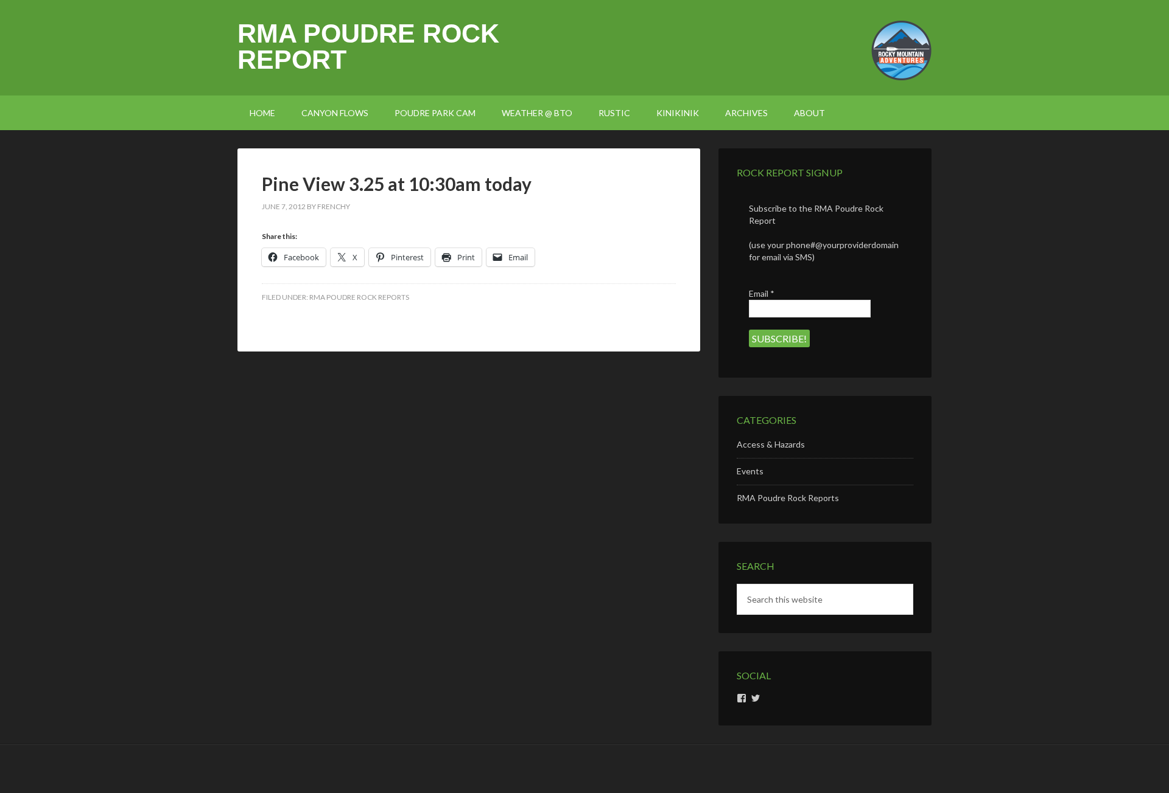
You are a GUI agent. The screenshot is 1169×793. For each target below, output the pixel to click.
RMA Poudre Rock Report (368, 46)
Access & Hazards (771, 444)
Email (761, 293)
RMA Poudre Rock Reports (359, 297)
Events (750, 471)
